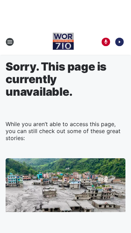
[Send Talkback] (106, 42)
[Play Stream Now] (119, 42)
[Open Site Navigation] (10, 42)
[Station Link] (63, 42)
